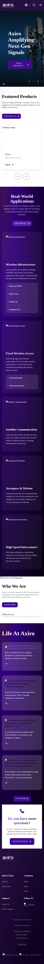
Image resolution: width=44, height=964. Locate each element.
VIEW (8, 165)
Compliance (22, 944)
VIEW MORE (20, 798)
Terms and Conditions (22, 931)
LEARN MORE (10, 605)
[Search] (34, 4)
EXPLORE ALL (10, 116)
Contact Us (6, 904)
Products (5, 882)
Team (26, 886)
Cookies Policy (22, 938)
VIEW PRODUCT (18, 64)
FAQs (26, 891)
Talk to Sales (20, 841)
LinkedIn (31, 905)
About (26, 882)
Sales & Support (7, 909)
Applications (6, 886)
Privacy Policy (22, 935)
